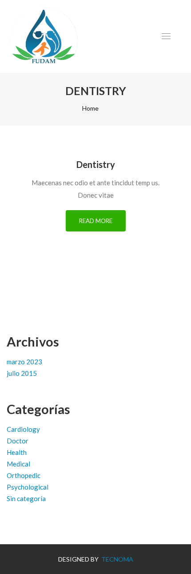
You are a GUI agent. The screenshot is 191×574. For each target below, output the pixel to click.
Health (17, 452)
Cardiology (23, 429)
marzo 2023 (24, 362)
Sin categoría (26, 498)
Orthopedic (23, 475)
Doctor (17, 441)
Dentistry (95, 164)
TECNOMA (116, 559)
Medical (18, 464)
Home (90, 108)
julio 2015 (22, 373)
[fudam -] (44, 36)
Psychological (27, 487)
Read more (95, 220)
